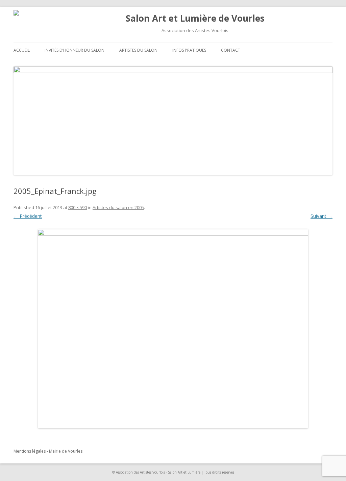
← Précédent (28, 216)
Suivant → (321, 216)
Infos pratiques (189, 50)
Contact (230, 50)
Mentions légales (30, 451)
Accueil (22, 50)
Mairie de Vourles (65, 451)
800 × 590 (77, 207)
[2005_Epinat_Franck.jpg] (173, 328)
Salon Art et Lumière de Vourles (195, 18)
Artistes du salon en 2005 (118, 207)
